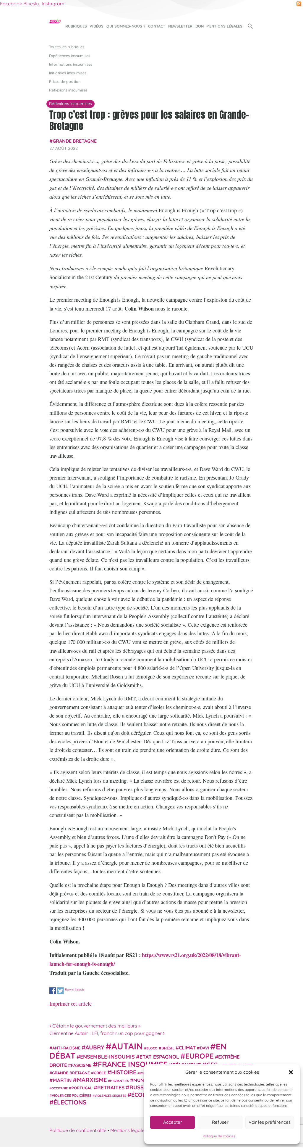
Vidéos (96, 26)
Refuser (220, 1122)
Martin (62, 1080)
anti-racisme (66, 1047)
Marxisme (92, 1079)
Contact (156, 26)
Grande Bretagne (75, 141)
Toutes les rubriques (66, 46)
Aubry (94, 1047)
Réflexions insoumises (68, 90)
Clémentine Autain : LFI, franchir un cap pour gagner (106, 1033)
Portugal (82, 1088)
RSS (298, 3)
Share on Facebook (52, 990)
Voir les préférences (270, 1122)
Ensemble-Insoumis (107, 1056)
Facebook (11, 4)
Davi (204, 1047)
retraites (110, 1087)
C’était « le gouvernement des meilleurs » (95, 1026)
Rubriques (76, 26)
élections (70, 1102)
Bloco (152, 1048)
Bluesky (31, 4)
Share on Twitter (60, 990)
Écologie (145, 1094)
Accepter (172, 1122)
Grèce (100, 1072)
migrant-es (119, 1081)
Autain (127, 1046)
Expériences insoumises (69, 55)
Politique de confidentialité (77, 1130)
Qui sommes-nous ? (125, 26)
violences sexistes (110, 1096)
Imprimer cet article (70, 1003)
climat (187, 1048)
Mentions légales (224, 26)
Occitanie (59, 1088)
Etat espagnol (159, 1057)
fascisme (81, 1065)
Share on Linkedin (75, 989)
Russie (138, 1087)
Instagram (53, 4)
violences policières (71, 1095)
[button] (291, 1072)
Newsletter (180, 26)
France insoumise (132, 1064)
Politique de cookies (219, 1136)
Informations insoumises (70, 64)
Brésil (167, 1048)
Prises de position (64, 81)
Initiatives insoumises (67, 72)
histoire (123, 1072)
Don (199, 26)
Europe (199, 1055)
